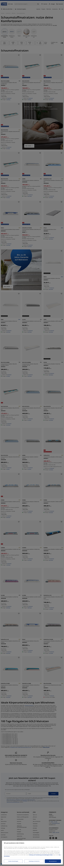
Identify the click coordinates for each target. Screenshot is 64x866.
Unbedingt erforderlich (34, 861)
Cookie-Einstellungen (13, 861)
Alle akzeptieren (53, 861)
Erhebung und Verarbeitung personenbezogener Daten (41, 854)
